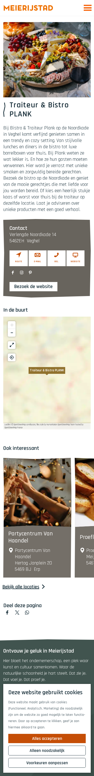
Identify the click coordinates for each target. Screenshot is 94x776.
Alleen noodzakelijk (47, 750)
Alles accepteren (47, 738)
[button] (47, 373)
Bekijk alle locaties (21, 587)
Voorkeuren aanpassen (47, 763)
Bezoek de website (33, 286)
